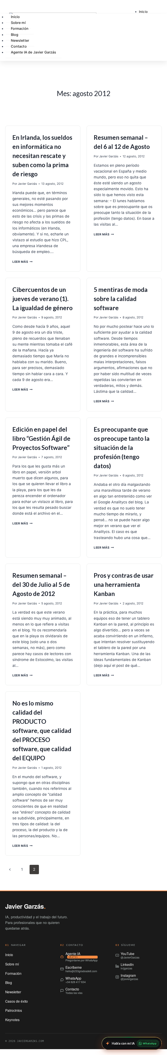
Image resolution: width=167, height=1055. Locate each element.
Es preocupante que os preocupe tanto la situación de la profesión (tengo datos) (122, 447)
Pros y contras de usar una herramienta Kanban (124, 584)
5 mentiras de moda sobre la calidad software (121, 298)
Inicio (143, 12)
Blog (8, 982)
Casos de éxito (16, 1001)
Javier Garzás (27, 183)
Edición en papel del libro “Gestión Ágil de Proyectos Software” (41, 438)
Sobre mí (12, 964)
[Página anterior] (10, 869)
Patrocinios (13, 1010)
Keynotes (12, 1019)
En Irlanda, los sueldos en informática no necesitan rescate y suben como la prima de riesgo (42, 156)
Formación (19, 28)
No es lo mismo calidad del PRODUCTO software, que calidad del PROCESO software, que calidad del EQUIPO (41, 730)
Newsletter (13, 991)
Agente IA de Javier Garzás (33, 52)
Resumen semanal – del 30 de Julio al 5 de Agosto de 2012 (41, 584)
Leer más (22, 261)
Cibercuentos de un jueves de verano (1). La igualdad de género (42, 298)
